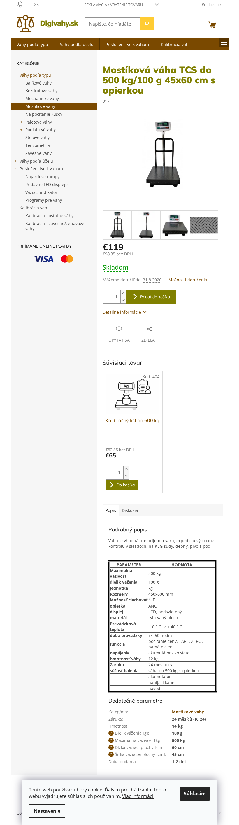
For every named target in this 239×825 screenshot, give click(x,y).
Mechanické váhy (42, 98)
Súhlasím (195, 793)
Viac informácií (138, 796)
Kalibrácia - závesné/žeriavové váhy (54, 226)
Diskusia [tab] (130, 510)
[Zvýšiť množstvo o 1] (123, 293)
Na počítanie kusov (43, 114)
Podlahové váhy (40, 129)
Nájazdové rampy (42, 176)
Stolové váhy (37, 137)
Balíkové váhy (38, 83)
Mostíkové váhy (40, 106)
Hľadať (147, 23)
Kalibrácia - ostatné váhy (49, 215)
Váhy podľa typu (35, 75)
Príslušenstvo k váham (41, 168)
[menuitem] (32, 44)
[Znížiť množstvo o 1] (123, 300)
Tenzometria (37, 145)
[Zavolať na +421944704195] (25, 4)
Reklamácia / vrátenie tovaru (113, 4)
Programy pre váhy (43, 200)
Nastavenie (47, 811)
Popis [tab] (111, 510)
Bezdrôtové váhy (41, 90)
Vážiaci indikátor (41, 192)
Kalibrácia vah (33, 207)
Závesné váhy (38, 153)
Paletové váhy (38, 122)
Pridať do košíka (155, 296)
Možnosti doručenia (187, 279)
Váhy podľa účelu (36, 161)
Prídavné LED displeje (46, 184)
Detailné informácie (122, 312)
